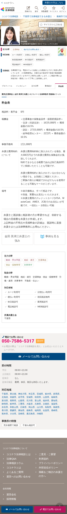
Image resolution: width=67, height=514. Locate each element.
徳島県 (29, 410)
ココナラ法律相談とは (19, 454)
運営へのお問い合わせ (19, 476)
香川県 (5, 410)
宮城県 (29, 397)
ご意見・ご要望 (47, 454)
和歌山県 (14, 407)
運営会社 (11, 494)
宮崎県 (21, 413)
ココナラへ (9, 3)
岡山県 (32, 407)
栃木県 (48, 394)
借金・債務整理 (13, 265)
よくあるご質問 (15, 472)
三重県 (21, 404)
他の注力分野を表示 (31, 49)
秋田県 (38, 397)
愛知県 (54, 400)
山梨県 (21, 400)
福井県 (46, 400)
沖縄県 (40, 413)
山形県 (46, 397)
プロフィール (7, 86)
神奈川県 (22, 394)
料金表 (61, 86)
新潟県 (5, 400)
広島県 (23, 407)
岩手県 (21, 397)
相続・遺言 (29, 260)
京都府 (46, 404)
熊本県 (5, 413)
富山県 (38, 400)
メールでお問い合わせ (36, 356)
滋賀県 (54, 404)
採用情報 (11, 499)
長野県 (13, 400)
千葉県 (5, 394)
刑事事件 (28, 265)
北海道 (5, 397)
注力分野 (34, 86)
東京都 (13, 394)
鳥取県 (48, 407)
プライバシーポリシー (51, 463)
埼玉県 (32, 394)
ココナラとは (14, 467)
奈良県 (5, 407)
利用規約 (43, 458)
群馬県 (56, 394)
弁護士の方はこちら (54, 2)
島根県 (56, 407)
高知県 (21, 410)
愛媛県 (13, 410)
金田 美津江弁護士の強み (17, 238)
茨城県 (40, 394)
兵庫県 (38, 404)
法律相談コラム (15, 463)
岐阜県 (13, 404)
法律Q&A (11, 458)
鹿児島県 (30, 413)
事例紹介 (48, 86)
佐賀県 (46, 410)
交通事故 (16, 49)
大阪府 (29, 404)
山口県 (40, 407)
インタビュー (21, 86)
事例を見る (52, 236)
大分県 (13, 413)
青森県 (13, 397)
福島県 (54, 397)
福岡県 (38, 410)
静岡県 (5, 404)
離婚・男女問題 (13, 260)
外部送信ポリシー (48, 467)
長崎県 (54, 410)
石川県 (29, 400)
